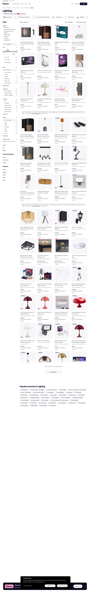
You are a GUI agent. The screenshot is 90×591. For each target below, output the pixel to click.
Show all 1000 (6, 85)
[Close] (68, 577)
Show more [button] (53, 372)
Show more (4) (7, 39)
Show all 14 (5, 114)
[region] (45, 582)
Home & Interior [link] (15, 7)
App (26, 3)
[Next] (85, 17)
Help (29, 3)
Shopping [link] (9, 7)
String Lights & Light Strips (9, 29)
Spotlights (6, 38)
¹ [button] (25, 49)
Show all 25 (5, 135)
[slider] (4, 51)
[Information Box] (28, 22)
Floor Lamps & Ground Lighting (9, 32)
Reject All (50, 585)
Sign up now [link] (78, 586)
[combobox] (69, 22)
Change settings (27, 585)
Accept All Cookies (62, 585)
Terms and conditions (36, 113)
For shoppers (5, 0)
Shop (22, 3)
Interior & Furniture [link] (24, 7)
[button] (76, 3)
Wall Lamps (6, 27)
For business (11, 0)
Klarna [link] (4, 7)
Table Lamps (6, 36)
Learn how (23, 13)
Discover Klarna (16, 3)
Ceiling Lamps (7, 34)
